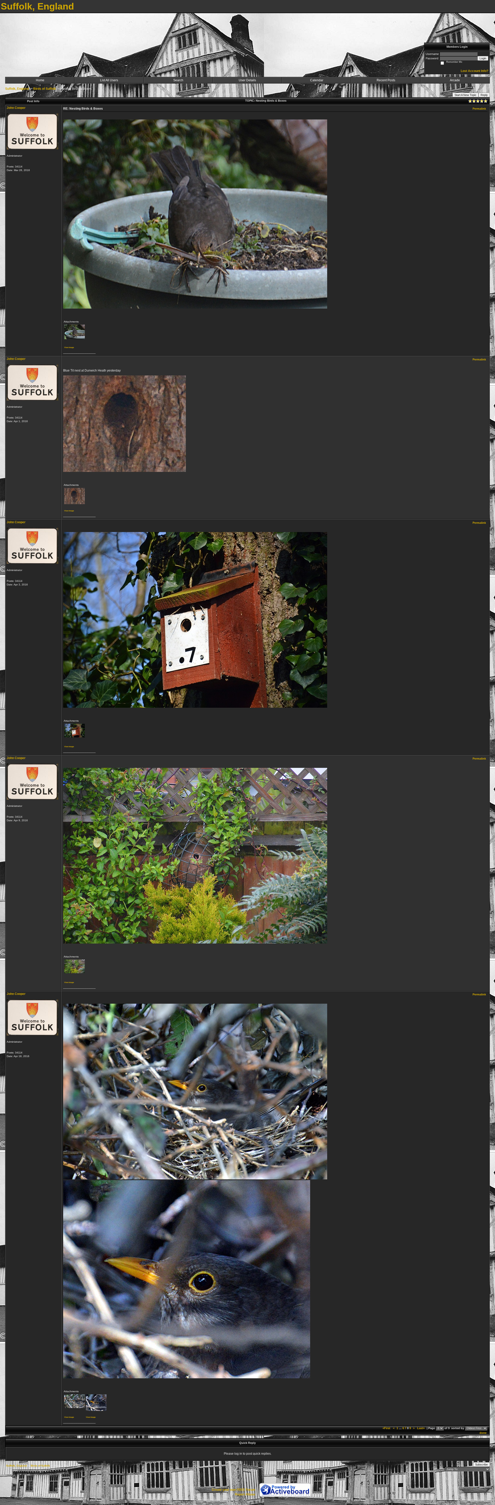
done (483, 1432)
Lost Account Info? (474, 71)
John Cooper (16, 108)
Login (483, 58)
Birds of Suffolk (44, 89)
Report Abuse (245, 1494)
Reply (484, 94)
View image (69, 347)
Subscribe (481, 1464)
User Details (247, 80)
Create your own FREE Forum (233, 1490)
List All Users (109, 80)
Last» (421, 1428)
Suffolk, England (17, 89)
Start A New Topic (465, 94)
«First (387, 1428)
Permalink (479, 108)
